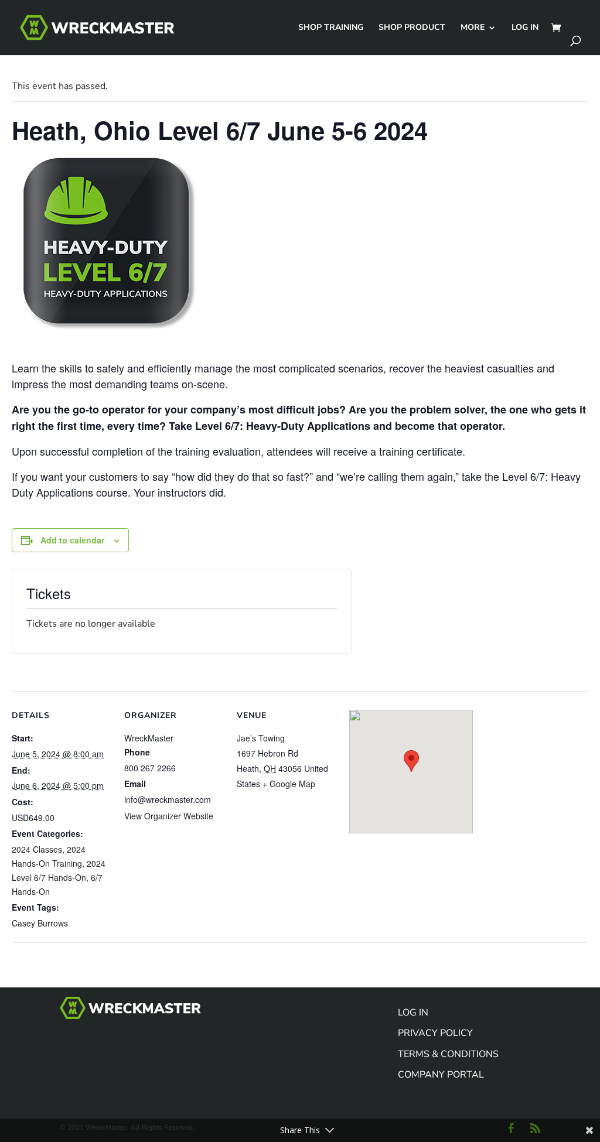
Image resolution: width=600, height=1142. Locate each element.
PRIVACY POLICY (435, 1033)
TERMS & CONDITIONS (448, 1054)
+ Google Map (288, 783)
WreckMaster (148, 738)
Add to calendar (72, 540)
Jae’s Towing (261, 738)
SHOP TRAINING (330, 28)
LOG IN (525, 28)
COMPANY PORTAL (441, 1074)
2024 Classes (37, 849)
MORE (473, 28)
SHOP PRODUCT (412, 28)
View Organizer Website (168, 816)
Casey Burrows (40, 923)
